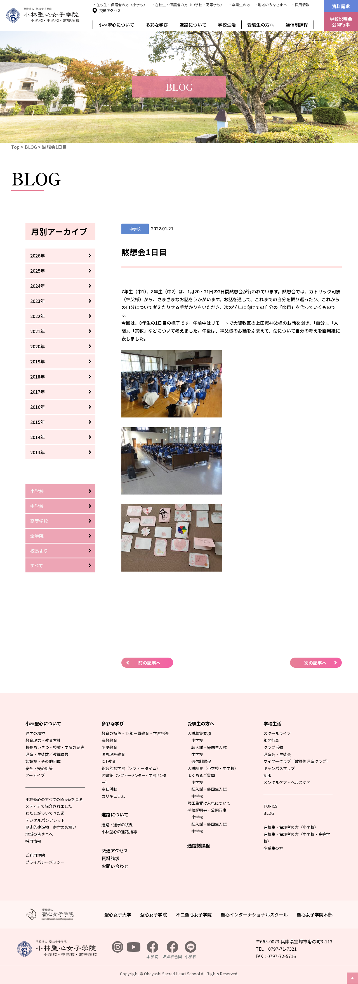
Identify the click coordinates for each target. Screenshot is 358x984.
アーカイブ (35, 775)
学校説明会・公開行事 (207, 810)
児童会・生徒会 (277, 754)
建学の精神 (35, 733)
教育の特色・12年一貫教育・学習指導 (135, 733)
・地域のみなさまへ (270, 4)
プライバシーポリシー (45, 862)
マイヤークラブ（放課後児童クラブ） (296, 761)
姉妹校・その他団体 (43, 761)
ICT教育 (109, 761)
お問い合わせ (115, 866)
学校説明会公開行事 (341, 21)
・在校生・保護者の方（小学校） (120, 4)
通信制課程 (297, 24)
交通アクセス (110, 10)
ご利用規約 (35, 855)
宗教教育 (109, 740)
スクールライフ (277, 733)
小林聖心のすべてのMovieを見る (54, 799)
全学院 (37, 535)
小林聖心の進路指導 (119, 831)
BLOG (31, 146)
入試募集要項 (199, 733)
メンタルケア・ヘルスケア (286, 782)
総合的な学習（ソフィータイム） (131, 768)
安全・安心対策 (39, 768)
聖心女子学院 (153, 914)
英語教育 (109, 747)
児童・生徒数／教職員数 (47, 754)
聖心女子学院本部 (315, 914)
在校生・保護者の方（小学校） (290, 827)
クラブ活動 (273, 747)
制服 (267, 775)
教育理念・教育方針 (43, 740)
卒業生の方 (273, 848)
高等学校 (39, 520)
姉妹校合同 (172, 956)
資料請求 (341, 6)
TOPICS (270, 806)
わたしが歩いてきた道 (45, 813)
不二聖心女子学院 (194, 914)
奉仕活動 (109, 789)
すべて (36, 565)
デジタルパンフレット (45, 820)
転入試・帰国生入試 (209, 747)
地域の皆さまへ (39, 834)
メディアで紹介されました (48, 806)
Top (15, 146)
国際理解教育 (113, 754)
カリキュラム (113, 796)
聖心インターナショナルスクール (254, 914)
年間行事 (271, 740)
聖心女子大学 (117, 914)
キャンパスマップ (279, 768)
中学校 (37, 506)
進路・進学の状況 (117, 824)
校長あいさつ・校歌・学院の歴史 (54, 747)
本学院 (152, 956)
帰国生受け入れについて (208, 803)
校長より (39, 550)
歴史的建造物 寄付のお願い (50, 827)
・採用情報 (300, 4)
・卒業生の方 (239, 4)
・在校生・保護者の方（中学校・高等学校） (187, 4)
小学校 (37, 491)
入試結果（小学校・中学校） (212, 768)
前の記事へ (149, 662)
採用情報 (33, 841)
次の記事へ (315, 662)
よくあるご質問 (201, 775)
